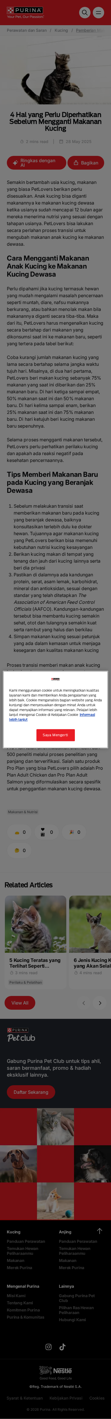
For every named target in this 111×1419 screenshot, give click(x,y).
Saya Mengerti (55, 735)
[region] (55, 709)
